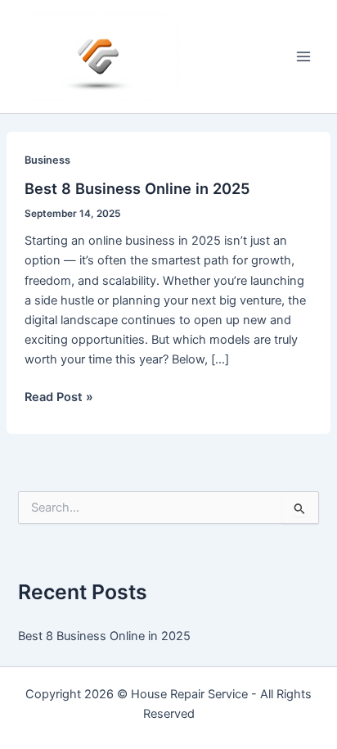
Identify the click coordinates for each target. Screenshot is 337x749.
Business (47, 160)
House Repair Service (189, 694)
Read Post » (59, 398)
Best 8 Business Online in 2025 (137, 188)
